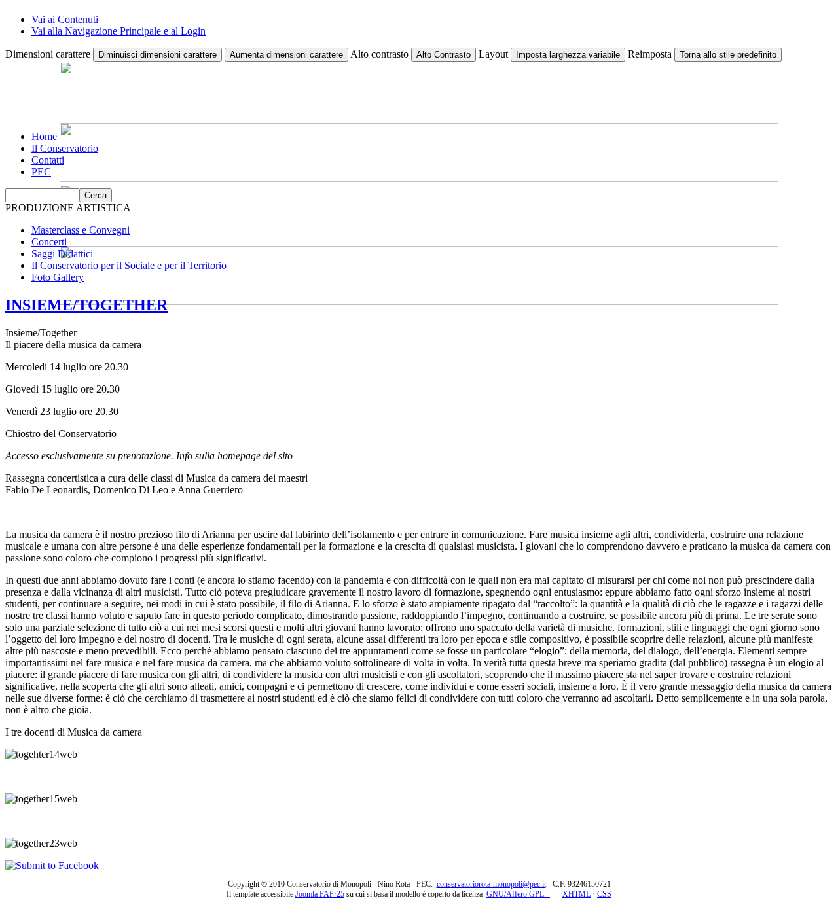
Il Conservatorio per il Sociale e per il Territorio (129, 265)
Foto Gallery (57, 277)
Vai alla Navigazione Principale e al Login (118, 31)
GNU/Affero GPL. (518, 893)
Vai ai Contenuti (64, 19)
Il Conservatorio (64, 148)
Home (44, 136)
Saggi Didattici (62, 253)
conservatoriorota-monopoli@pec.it (491, 884)
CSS (604, 893)
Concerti (49, 241)
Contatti (47, 160)
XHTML (576, 893)
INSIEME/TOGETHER (86, 304)
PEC (41, 171)
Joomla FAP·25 (319, 893)
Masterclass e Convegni (80, 230)
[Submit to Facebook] (52, 865)
